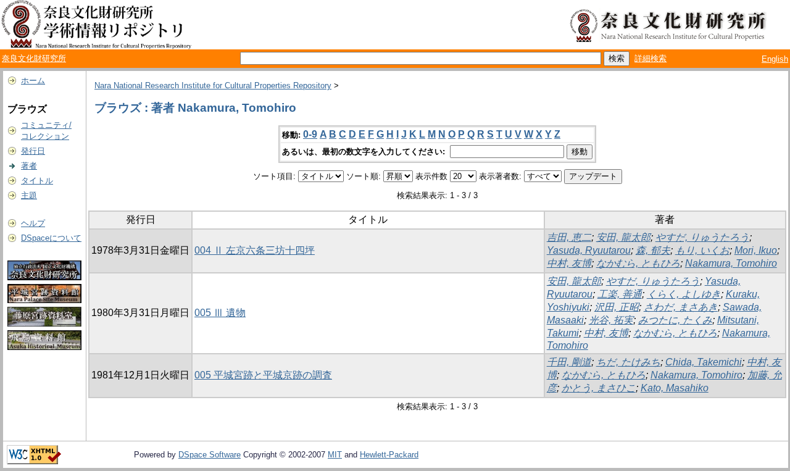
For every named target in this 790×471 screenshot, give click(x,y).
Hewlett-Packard (389, 454)
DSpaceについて (51, 238)
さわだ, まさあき (681, 307)
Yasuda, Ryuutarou (589, 250)
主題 (29, 195)
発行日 (33, 151)
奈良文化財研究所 (34, 58)
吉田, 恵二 (569, 237)
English (775, 59)
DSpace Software (209, 454)
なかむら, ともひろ (638, 263)
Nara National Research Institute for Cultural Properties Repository (212, 85)
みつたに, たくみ (675, 320)
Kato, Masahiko (675, 388)
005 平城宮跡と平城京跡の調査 (263, 375)
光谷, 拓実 (611, 320)
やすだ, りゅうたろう (702, 237)
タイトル (37, 180)
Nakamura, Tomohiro (731, 263)
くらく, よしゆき (684, 294)
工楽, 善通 (619, 294)
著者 (29, 165)
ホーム (33, 80)
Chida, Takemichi (703, 362)
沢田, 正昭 (616, 307)
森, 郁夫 (653, 250)
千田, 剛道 (569, 362)
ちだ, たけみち (628, 362)
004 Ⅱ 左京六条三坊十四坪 (254, 250)
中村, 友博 (569, 263)
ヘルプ (33, 223)
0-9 (310, 134)
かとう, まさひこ (599, 388)
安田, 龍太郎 (623, 237)
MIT (335, 454)
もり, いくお (702, 250)
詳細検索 (650, 58)
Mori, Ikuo (755, 250)
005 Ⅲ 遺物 (220, 312)
